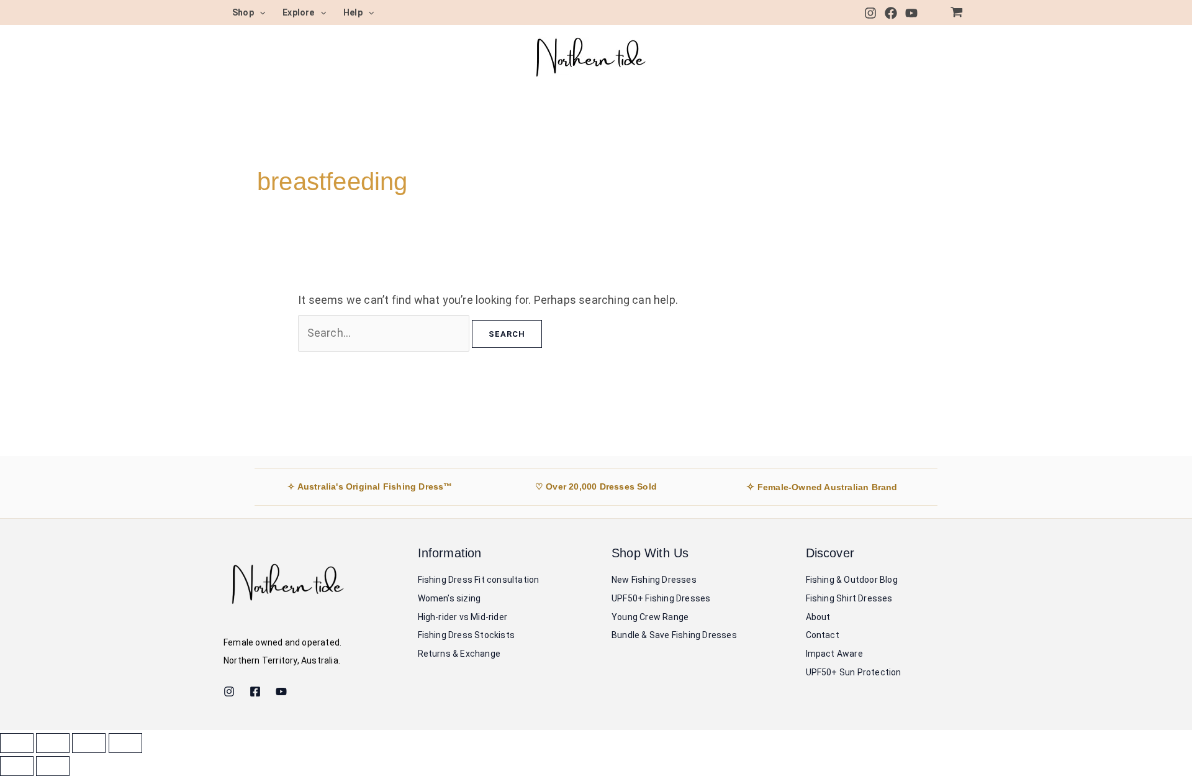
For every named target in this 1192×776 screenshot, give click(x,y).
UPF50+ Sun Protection (853, 672)
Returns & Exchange (459, 654)
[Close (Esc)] (125, 743)
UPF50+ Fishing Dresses (661, 598)
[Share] (89, 743)
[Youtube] (911, 13)
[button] (259, 12)
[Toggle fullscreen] (53, 743)
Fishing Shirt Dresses (849, 598)
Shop (243, 12)
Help (353, 12)
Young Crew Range (650, 617)
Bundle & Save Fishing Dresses (674, 635)
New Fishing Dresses (654, 580)
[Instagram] (870, 13)
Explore (298, 12)
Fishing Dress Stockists (466, 635)
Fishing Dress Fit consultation (479, 580)
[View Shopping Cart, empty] (956, 12)
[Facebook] (891, 13)
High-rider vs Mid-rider (463, 617)
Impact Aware (834, 654)
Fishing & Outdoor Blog (852, 580)
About (818, 617)
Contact (822, 635)
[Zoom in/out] (17, 743)
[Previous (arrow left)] (17, 766)
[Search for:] (385, 332)
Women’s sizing (449, 598)
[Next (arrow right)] (53, 766)
